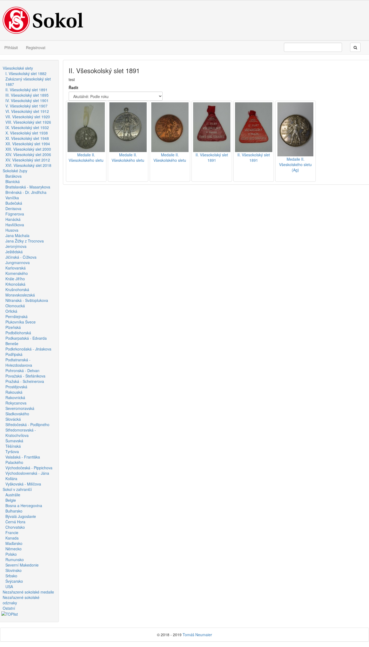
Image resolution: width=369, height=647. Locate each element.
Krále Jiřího (15, 278)
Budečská (13, 203)
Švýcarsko (14, 581)
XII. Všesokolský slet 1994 (27, 143)
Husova (11, 230)
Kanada (12, 538)
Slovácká (13, 419)
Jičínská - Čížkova (20, 257)
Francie (11, 532)
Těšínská (13, 446)
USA (9, 586)
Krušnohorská (17, 289)
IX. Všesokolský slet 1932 (27, 127)
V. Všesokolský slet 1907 (26, 106)
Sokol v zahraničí (17, 489)
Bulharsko (13, 511)
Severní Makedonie (22, 565)
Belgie (10, 500)
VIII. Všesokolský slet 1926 (28, 122)
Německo (13, 548)
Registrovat (35, 47)
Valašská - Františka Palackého (22, 459)
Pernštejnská (16, 316)
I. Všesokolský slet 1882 (25, 73)
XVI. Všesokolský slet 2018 (28, 165)
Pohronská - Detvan (22, 370)
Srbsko (11, 575)
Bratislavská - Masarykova (27, 187)
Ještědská (14, 251)
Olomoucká (15, 305)
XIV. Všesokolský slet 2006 (28, 154)
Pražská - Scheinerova (24, 381)
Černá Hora (15, 521)
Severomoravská (19, 408)
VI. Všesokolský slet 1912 (27, 111)
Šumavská (14, 440)
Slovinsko (13, 570)
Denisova (13, 208)
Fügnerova (14, 214)
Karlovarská (15, 268)
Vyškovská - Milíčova (23, 484)
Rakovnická (15, 397)
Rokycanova (15, 403)
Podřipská (13, 354)
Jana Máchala (17, 235)
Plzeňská (13, 327)
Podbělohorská (18, 332)
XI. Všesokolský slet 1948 (27, 138)
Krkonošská (15, 284)
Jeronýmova (15, 246)
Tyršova (12, 451)
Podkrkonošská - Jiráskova (28, 349)
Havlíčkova (14, 224)
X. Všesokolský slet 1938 (26, 133)
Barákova (13, 176)
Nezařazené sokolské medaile (28, 592)
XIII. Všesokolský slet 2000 (28, 149)
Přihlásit (11, 47)
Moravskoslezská (20, 295)
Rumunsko (14, 559)
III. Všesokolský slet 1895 (27, 95)
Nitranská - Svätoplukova (26, 300)
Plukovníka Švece (20, 322)
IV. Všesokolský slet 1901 (27, 100)
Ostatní (9, 608)
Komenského (16, 273)
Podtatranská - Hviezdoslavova (18, 362)
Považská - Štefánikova (25, 376)
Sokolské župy (15, 170)
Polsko (11, 554)
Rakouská (13, 392)
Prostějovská (16, 386)
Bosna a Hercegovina (23, 505)
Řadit (73, 87)
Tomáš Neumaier (197, 634)
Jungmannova (17, 262)
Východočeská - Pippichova (28, 467)
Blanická (12, 181)
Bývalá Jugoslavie (20, 516)
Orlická (11, 311)
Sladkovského (17, 413)
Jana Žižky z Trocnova (24, 241)
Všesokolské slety (18, 68)
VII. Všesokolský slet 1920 (27, 116)
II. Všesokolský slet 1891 (26, 89)
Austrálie (12, 494)
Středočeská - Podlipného (27, 424)
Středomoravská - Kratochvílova (20, 432)
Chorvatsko (15, 527)
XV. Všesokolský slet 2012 (27, 160)
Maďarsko (13, 543)
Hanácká (13, 219)
